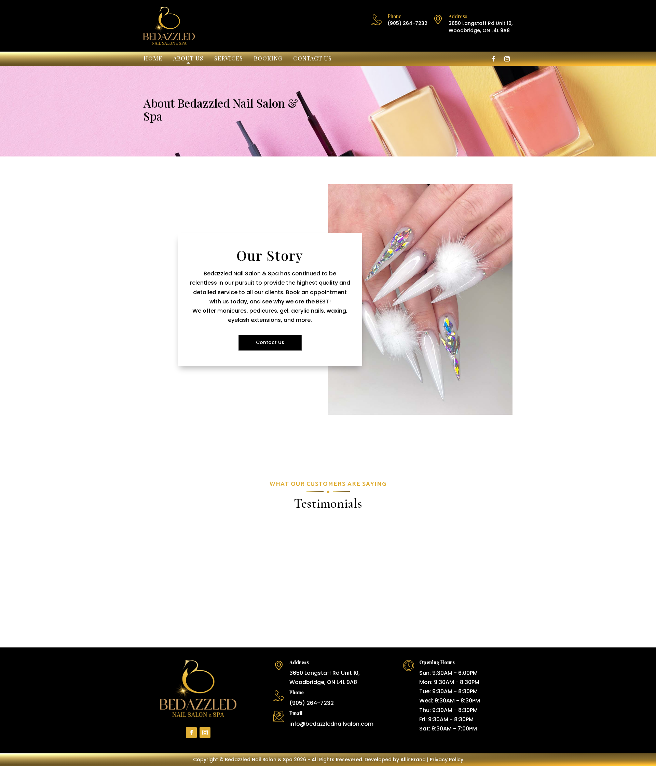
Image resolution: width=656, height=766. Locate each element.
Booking (268, 59)
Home (153, 59)
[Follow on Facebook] (493, 58)
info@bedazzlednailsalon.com (331, 724)
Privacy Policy (446, 759)
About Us (188, 59)
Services (228, 59)
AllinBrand (413, 759)
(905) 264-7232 (407, 23)
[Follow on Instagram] (507, 58)
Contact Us (312, 59)
